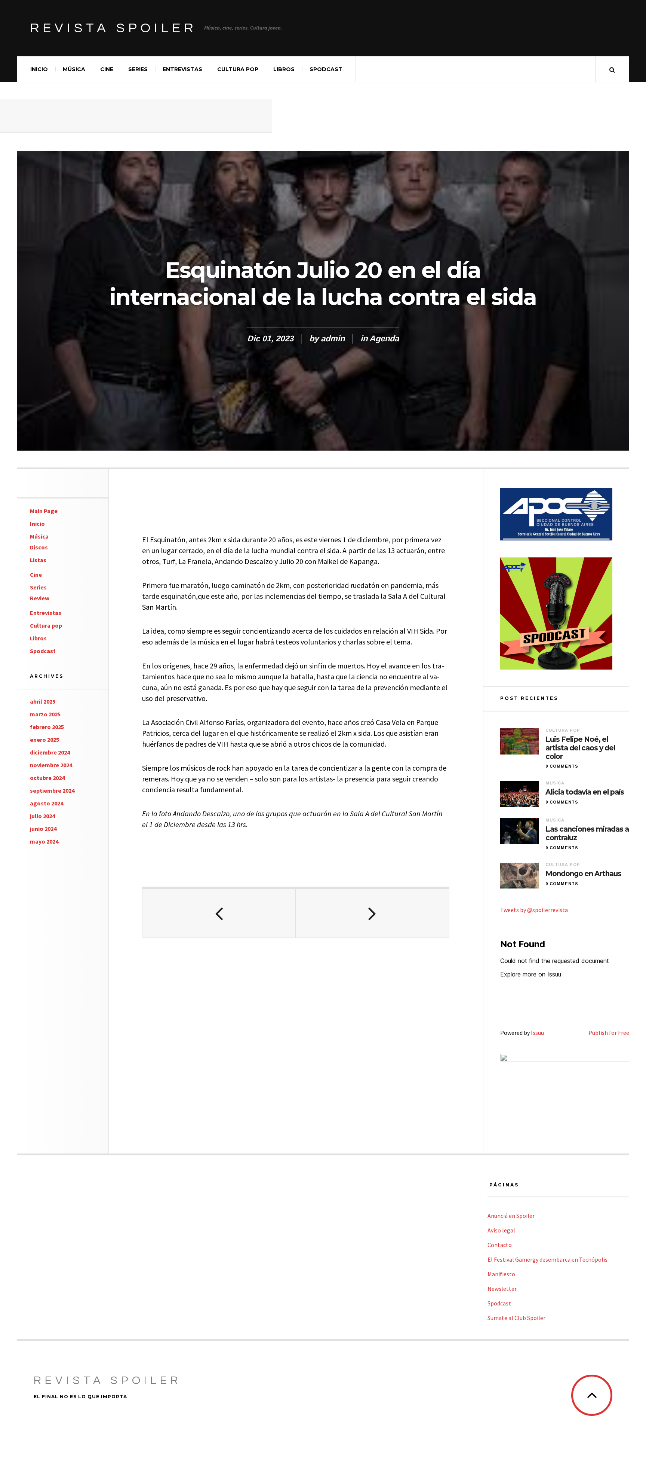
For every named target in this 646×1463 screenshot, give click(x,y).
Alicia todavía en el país (584, 792)
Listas (38, 560)
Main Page (44, 511)
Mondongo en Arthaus (583, 874)
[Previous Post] (219, 913)
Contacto (499, 1245)
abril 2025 (42, 701)
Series (138, 69)
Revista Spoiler (113, 28)
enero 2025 (44, 739)
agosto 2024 (46, 803)
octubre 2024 (47, 777)
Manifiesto (501, 1274)
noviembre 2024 (51, 765)
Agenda (384, 338)
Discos (39, 547)
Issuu (537, 1032)
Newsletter (502, 1288)
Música (74, 69)
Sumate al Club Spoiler (516, 1318)
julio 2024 (42, 816)
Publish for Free (608, 1032)
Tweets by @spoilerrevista (534, 910)
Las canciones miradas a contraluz (587, 833)
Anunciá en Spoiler (511, 1215)
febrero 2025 (47, 727)
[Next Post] (372, 913)
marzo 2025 (45, 714)
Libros (284, 69)
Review (39, 598)
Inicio (39, 69)
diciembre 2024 (50, 752)
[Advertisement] (136, 116)
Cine (106, 69)
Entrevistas (182, 69)
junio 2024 (43, 828)
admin (333, 338)
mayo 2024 (44, 841)
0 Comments (561, 766)
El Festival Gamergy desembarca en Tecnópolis (547, 1259)
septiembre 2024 (52, 790)
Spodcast (326, 69)
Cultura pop (237, 69)
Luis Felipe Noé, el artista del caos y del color (580, 748)
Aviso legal (501, 1230)
